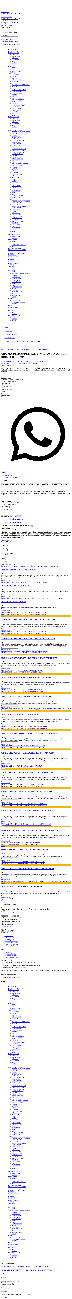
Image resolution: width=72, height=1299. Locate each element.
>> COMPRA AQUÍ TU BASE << (12, 519)
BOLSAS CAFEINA (14, 315)
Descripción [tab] (8, 475)
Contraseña (4, 35)
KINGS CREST (17, 101)
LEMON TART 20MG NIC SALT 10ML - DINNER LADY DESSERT (28, 639)
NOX (13, 179)
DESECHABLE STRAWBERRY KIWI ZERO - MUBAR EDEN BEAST (29, 658)
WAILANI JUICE (17, 196)
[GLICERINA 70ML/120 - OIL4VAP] (25, 582)
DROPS (14, 95)
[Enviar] (19, 1281)
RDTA (14, 246)
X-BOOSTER (16, 320)
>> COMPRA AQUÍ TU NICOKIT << (13, 522)
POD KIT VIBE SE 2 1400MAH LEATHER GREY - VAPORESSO (27, 792)
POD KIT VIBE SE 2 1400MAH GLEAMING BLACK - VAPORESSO (28, 811)
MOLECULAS (13, 307)
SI (4, 911)
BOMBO (15, 88)
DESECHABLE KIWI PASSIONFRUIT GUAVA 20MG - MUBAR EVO (29, 734)
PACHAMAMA (17, 110)
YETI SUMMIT (17, 197)
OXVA (14, 68)
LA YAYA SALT (17, 103)
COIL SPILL (16, 142)
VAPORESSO (16, 71)
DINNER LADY (17, 91)
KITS (6, 48)
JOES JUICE (16, 285)
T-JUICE (14, 293)
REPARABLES (13, 240)
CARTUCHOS (13, 73)
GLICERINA (16, 300)
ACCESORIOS (9, 258)
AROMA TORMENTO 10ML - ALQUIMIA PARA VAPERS (24, 849)
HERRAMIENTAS (14, 263)
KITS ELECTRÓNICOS (16, 51)
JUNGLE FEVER (17, 159)
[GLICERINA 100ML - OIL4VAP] (32, 598)
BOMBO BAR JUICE (19, 90)
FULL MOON (16, 282)
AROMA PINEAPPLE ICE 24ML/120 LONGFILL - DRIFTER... (26, 1270)
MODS (6, 251)
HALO (14, 283)
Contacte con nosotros (11, 944)
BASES (10, 298)
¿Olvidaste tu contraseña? (8, 39)
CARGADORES (13, 256)
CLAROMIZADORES (15, 234)
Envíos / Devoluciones (11, 941)
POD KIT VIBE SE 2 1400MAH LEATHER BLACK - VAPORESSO (28, 753)
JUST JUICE (16, 96)
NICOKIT (15, 304)
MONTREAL (16, 176)
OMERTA (15, 184)
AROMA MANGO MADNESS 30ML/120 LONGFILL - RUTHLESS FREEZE (31, 830)
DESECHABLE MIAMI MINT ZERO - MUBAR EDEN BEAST (26, 677)
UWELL (14, 69)
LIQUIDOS (8, 128)
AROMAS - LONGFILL (16, 130)
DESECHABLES (13, 53)
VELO (14, 312)
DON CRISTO (16, 145)
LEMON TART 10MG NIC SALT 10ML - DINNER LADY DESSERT (28, 619)
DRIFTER (15, 54)
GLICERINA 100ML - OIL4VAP (13, 602)
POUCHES (8, 309)
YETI (13, 115)
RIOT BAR (15, 189)
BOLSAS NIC (12, 310)
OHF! (14, 181)
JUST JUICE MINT (18, 100)
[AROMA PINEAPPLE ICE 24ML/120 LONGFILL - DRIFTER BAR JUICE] (25, 349)
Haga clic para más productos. (10, 22)
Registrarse (5, 41)
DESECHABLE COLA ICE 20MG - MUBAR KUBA (21, 886)
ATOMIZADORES (10, 233)
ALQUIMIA (8, 268)
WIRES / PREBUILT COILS (17, 250)
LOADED (15, 172)
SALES (10, 83)
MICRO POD (16, 56)
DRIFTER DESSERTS (19, 149)
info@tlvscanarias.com (7, 924)
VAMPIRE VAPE (17, 295)
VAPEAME (15, 59)
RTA (13, 241)
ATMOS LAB (16, 133)
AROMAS (11, 270)
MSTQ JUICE (16, 177)
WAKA (14, 63)
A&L (13, 272)
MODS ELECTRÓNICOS (16, 253)
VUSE (14, 61)
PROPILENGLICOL (18, 302)
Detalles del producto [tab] (10, 477)
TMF (13, 192)
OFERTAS (7, 322)
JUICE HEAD (16, 157)
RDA (13, 243)
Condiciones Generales (11, 957)
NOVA (14, 288)
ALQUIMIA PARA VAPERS (21, 85)
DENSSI (14, 319)
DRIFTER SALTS (17, 93)
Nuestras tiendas (5, 8)
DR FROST (15, 147)
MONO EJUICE (17, 174)
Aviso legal (7, 952)
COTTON (11, 265)
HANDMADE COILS (19, 245)
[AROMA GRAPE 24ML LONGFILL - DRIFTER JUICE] (36, 363)
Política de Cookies (10, 954)
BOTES (10, 305)
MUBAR (15, 58)
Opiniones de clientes (10, 946)
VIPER (14, 113)
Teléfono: (9, 2)
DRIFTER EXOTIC (18, 150)
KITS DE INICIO (13, 49)
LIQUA (14, 170)
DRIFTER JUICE (17, 154)
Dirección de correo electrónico (10, 27)
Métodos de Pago (9, 939)
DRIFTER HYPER (18, 152)
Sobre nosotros (8, 936)
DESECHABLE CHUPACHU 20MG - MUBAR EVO (21, 714)
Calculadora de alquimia (11, 942)
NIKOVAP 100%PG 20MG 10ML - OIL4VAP (18, 570)
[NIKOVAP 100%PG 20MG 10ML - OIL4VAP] (31, 566)
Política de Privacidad (10, 955)
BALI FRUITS (16, 86)
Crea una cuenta (13, 41)
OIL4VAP (15, 107)
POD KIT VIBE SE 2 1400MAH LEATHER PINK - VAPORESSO (27, 772)
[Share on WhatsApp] (37, 467)
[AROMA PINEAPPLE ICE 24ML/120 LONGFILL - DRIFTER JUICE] (25, 1266)
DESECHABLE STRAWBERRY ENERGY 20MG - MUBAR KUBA (27, 869)
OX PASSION (16, 108)
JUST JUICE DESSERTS (20, 164)
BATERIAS (12, 255)
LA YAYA (15, 169)
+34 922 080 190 (6, 926)
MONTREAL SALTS (18, 105)
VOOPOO (15, 81)
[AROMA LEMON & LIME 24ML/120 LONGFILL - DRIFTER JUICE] (36, 362)
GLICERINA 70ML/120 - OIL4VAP (15, 586)
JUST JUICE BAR (18, 98)
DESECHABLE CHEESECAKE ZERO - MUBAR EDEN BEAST (26, 697)
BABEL (14, 135)
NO (2, 911)
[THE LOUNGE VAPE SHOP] (11, 13)
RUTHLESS (16, 112)
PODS (6, 64)
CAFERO (15, 317)
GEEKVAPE (16, 75)
